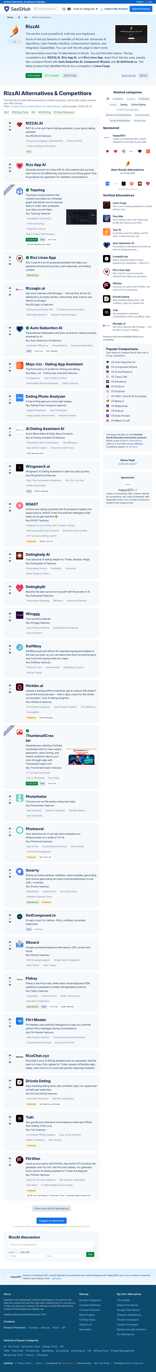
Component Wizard (97, 61)
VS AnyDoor (117, 391)
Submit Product (141, 8)
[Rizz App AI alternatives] (19, 166)
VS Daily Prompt (120, 415)
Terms (38, 1363)
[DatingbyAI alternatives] (19, 588)
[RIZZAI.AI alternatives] (19, 124)
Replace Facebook (127, 1305)
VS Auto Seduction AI (122, 362)
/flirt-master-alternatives (20, 1016)
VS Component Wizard (123, 366)
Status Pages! (86, 1314)
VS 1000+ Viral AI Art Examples (128, 396)
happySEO (126, 490)
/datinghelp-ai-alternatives (21, 550)
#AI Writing (44, 112)
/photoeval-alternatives (19, 825)
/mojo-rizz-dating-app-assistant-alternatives (31, 360)
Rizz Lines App (93, 57)
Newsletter (85, 1329)
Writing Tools (139, 121)
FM (19, 1021)
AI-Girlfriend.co (127, 61)
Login (150, 2)
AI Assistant (118, 99)
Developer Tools (30, 1346)
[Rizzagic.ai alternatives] (19, 289)
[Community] (69, 9)
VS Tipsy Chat (118, 376)
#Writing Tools (20, 112)
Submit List (85, 1324)
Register (140, 2)
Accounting (62, 1350)
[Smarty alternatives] (19, 871)
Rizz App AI (69, 57)
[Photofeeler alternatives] (19, 797)
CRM (6, 1350)
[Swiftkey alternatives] (19, 647)
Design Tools (50, 1346)
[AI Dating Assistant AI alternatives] (19, 430)
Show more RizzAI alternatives (51, 1208)
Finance (29, 1354)
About (55, 1327)
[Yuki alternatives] (19, 1118)
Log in (12, 1252)
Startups (41, 2)
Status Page (70, 75)
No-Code (13, 1346)
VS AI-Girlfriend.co (121, 371)
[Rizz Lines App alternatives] (19, 258)
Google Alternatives (128, 1309)
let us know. (132, 446)
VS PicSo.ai (117, 386)
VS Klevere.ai (118, 381)
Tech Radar (123, 1300)
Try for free (32, 239)
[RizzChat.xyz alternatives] (19, 1057)
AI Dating (131, 99)
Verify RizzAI (128, 75)
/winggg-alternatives (18, 610)
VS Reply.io (117, 401)
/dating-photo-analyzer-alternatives (26, 392)
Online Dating (138, 104)
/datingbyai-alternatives (19, 583)
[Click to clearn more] (78, 1277)
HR (89, 1350)
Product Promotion (15, 1327)
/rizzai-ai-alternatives (18, 119)
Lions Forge (102, 66)
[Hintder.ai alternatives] (19, 687)
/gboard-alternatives (18, 938)
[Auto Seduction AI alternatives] (19, 329)
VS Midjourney (119, 405)
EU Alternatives (134, 440)
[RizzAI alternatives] (14, 31)
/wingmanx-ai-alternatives (21, 462)
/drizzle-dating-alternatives (21, 1077)
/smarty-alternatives (17, 866)
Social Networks (142, 115)
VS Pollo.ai (116, 410)
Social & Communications (118, 115)
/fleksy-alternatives (17, 974)
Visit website (33, 75)
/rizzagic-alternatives (18, 284)
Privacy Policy (24, 1363)
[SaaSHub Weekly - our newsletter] (63, 9)
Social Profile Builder (120, 120)
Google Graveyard (127, 1324)
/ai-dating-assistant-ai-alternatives (26, 425)
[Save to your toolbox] (14, 42)
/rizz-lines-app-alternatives (21, 253)
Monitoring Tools (13, 1354)
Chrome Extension (89, 1309)
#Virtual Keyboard (64, 112)
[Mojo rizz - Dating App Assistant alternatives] (19, 365)
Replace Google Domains (131, 1329)
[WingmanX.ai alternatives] (19, 467)
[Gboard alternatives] (19, 943)
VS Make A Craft (120, 420)
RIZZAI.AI (53, 57)
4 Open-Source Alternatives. (27, 106)
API (63, 1327)
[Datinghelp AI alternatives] (19, 555)
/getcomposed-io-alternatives (23, 911)
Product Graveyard (128, 1319)
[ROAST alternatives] (19, 505)
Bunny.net (68, 1363)
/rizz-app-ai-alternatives (20, 161)
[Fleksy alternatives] (19, 979)
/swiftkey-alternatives (18, 642)
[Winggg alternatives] (19, 615)
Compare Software (90, 1305)
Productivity (32, 1350)
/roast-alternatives (16, 500)
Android (113, 105)
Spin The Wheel (102, 1363)
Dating (124, 104)
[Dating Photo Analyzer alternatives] (19, 397)
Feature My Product (116, 8)
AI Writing (144, 98)
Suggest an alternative (51, 1220)
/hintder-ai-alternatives (19, 682)
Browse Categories (90, 1300)
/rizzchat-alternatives (18, 1052)
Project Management (122, 1350)
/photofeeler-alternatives (20, 792)
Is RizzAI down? (128, 463)
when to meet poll (134, 1363)
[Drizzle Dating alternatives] (19, 1082)
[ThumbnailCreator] (19, 732)
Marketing (47, 1350)
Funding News (87, 1319)
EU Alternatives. (52, 106)
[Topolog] (19, 191)
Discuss (45, 1327)
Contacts (33, 1327)
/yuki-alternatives (16, 1113)
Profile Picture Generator (127, 110)
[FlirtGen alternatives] (19, 1160)
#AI (33, 112)
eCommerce (78, 1350)
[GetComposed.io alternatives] (19, 916)
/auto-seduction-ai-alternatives (24, 324)
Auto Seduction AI (70, 61)
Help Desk (17, 1350)
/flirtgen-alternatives (17, 1155)
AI (107, 98)
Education (42, 1354)
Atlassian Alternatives (129, 1314)
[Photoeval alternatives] (19, 830)
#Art (6, 112)
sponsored (56, 1278)
